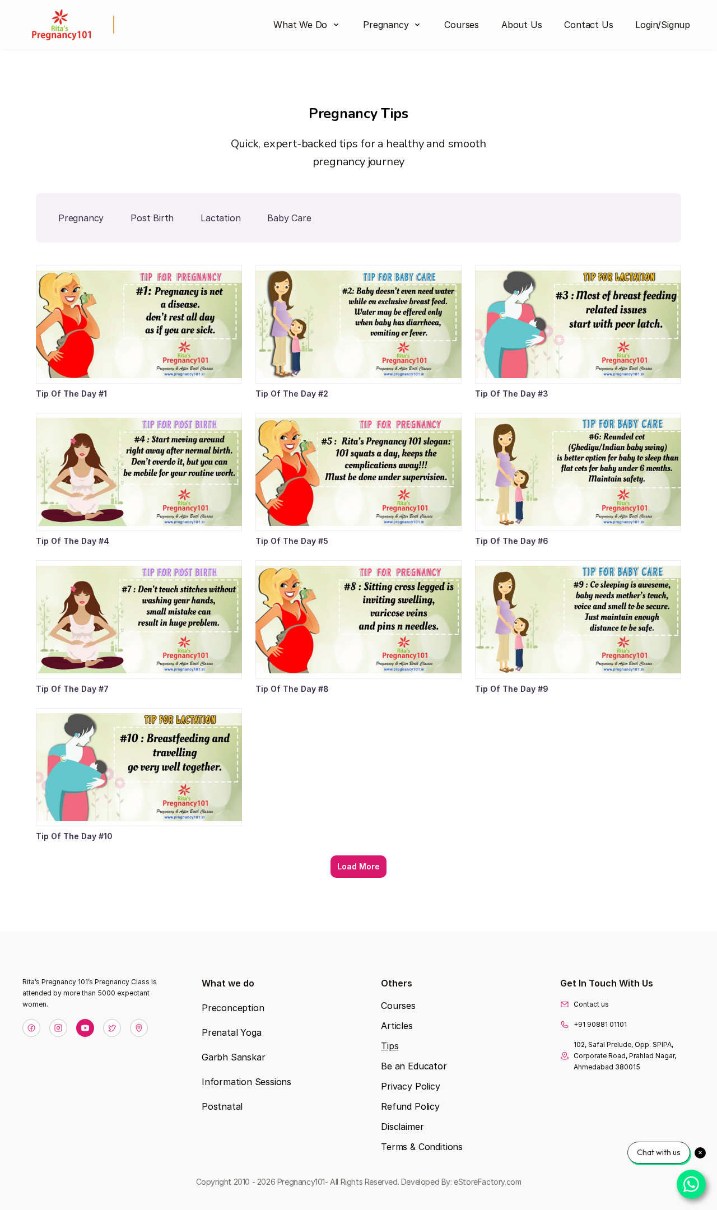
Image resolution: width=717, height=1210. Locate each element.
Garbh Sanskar (233, 1057)
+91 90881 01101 (600, 1024)
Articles (397, 1025)
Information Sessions (246, 1081)
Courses (398, 1005)
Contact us (591, 1004)
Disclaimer (402, 1126)
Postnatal (222, 1106)
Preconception (233, 1007)
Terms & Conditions (422, 1146)
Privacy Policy (410, 1086)
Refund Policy (410, 1106)
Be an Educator (414, 1066)
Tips (389, 1045)
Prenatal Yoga (231, 1032)
